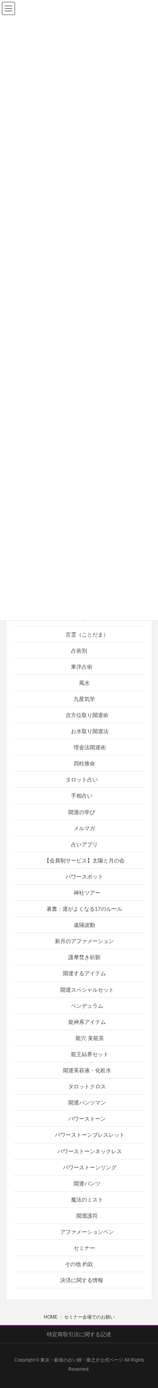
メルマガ (84, 828)
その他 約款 (79, 1264)
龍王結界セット (90, 1054)
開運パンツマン (87, 1103)
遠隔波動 (84, 925)
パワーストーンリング (90, 1167)
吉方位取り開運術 (87, 715)
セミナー (84, 1248)
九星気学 (84, 699)
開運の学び (81, 812)
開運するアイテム (84, 973)
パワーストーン (87, 1119)
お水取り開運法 (90, 731)
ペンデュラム (87, 1006)
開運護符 (87, 1216)
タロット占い (82, 779)
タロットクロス (87, 1086)
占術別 (79, 651)
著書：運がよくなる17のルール (84, 909)
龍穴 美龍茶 (90, 1038)
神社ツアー (87, 893)
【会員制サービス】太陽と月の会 (84, 860)
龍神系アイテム (87, 1022)
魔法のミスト (87, 1200)
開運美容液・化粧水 (87, 1070)
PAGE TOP (146, 1339)
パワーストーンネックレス (90, 1151)
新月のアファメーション (84, 941)
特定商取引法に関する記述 (79, 1334)
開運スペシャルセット (87, 990)
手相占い (81, 796)
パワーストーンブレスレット (90, 1135)
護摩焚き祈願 (84, 957)
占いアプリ (84, 844)
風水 (84, 683)
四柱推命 (84, 763)
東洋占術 (81, 667)
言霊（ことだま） (87, 634)
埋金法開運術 (90, 747)
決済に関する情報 (81, 1280)
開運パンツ (87, 1183)
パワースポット (84, 877)
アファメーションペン (87, 1232)
